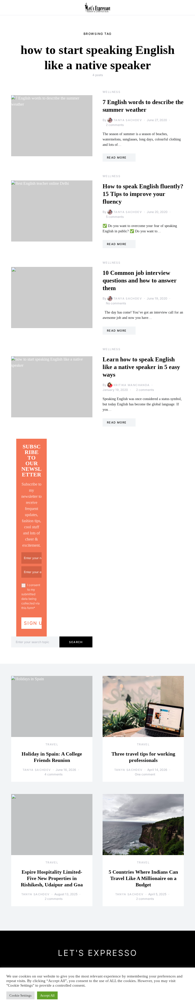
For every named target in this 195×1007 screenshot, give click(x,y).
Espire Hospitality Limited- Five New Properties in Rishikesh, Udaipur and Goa (52, 878)
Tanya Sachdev (127, 120)
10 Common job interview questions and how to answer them (140, 280)
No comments (116, 303)
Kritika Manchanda (131, 385)
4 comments (53, 774)
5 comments (115, 217)
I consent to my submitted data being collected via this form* (30, 596)
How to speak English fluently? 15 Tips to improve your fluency (143, 194)
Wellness (111, 92)
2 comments (115, 125)
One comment (145, 774)
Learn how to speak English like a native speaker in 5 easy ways (141, 367)
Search (76, 642)
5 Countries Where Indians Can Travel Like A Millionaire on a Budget (143, 878)
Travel (51, 744)
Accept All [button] (47, 995)
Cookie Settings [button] (20, 995)
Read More (116, 157)
